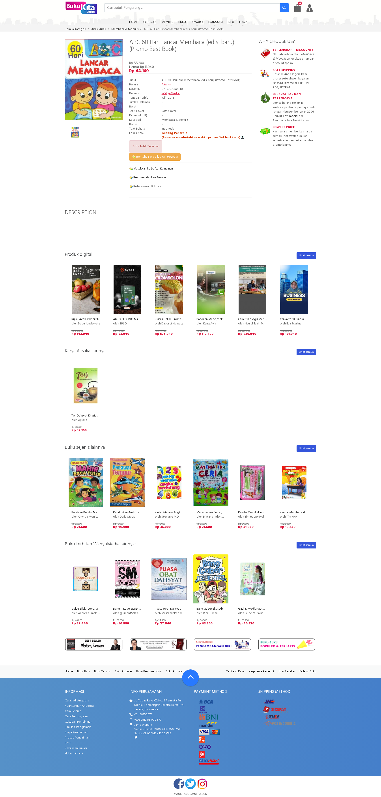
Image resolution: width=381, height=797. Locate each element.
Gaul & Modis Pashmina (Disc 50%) (260, 608)
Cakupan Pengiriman (78, 721)
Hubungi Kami (74, 753)
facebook (178, 783)
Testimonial (290, 116)
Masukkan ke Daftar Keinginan (153, 168)
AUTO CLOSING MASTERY (130, 319)
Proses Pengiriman (77, 737)
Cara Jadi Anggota (77, 700)
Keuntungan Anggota (79, 705)
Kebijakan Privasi (76, 748)
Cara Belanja (73, 711)
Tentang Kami (235, 671)
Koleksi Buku (307, 671)
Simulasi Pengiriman (78, 727)
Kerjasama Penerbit (261, 671)
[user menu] (309, 8)
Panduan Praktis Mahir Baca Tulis (92, 512)
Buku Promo (174, 671)
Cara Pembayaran (76, 716)
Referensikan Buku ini (147, 186)
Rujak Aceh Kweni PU (85, 319)
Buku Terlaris (102, 671)
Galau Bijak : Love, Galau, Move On (94, 608)
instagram (202, 783)
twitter (190, 783)
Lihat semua (306, 255)
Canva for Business (292, 319)
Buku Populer (123, 671)
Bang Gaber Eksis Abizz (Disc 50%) (218, 608)
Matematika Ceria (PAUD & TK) (216, 512)
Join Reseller (286, 671)
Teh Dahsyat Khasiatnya (86, 415)
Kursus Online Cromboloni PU (173, 319)
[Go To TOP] (190, 677)
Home (69, 671)
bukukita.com (198, 794)
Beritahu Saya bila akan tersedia (157, 156)
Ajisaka (166, 84)
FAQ (68, 743)
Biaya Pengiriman (76, 732)
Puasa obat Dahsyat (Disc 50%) (175, 608)
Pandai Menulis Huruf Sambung (258, 512)
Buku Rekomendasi (149, 671)
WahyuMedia (171, 93)
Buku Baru (83, 671)
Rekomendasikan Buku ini (149, 177)
